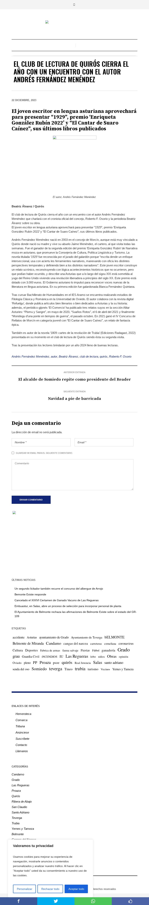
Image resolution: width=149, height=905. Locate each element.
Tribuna (20, 726)
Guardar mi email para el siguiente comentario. (44, 453)
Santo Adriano (20, 812)
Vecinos (105, 669)
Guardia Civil (30, 656)
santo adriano (113, 662)
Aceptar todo (76, 888)
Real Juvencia (83, 663)
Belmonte (18, 834)
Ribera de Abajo (22, 801)
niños (101, 656)
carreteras (96, 643)
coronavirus (126, 643)
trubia (80, 668)
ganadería (108, 650)
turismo (93, 669)
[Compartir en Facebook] (18, 901)
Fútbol (95, 650)
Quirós (16, 796)
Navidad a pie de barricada (74, 398)
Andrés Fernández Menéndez (30, 356)
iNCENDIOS (49, 656)
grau (16, 656)
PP (35, 662)
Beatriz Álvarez (68, 356)
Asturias (32, 637)
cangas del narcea (75, 643)
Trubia (15, 823)
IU (61, 656)
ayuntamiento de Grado (54, 637)
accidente (18, 637)
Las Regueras (77, 656)
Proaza (45, 662)
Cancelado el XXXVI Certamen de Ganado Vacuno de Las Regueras (57, 600)
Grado (124, 649)
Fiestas (85, 650)
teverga (55, 668)
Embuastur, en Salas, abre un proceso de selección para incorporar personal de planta (68, 606)
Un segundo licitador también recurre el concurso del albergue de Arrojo (59, 588)
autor (54, 356)
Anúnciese (22, 732)
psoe (56, 662)
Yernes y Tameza (122, 669)
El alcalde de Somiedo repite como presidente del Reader (74, 379)
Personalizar (24, 888)
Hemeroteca (23, 713)
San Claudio (19, 807)
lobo (93, 656)
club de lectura (89, 356)
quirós (103, 356)
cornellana (110, 643)
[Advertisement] (74, 546)
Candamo (53, 643)
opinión (123, 656)
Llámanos (22, 751)
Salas (97, 662)
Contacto (21, 745)
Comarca (21, 720)
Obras (112, 656)
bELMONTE (115, 637)
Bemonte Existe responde (30, 594)
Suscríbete (22, 738)
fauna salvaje (70, 650)
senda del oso (21, 669)
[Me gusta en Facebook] (130, 901)
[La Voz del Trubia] (74, 22)
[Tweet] (55, 901)
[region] (50, 868)
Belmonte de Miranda (28, 643)
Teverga (17, 817)
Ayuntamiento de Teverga (86, 637)
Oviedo (17, 663)
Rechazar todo (50, 888)
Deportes (31, 650)
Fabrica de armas (50, 650)
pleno (27, 663)
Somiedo (39, 668)
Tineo (68, 669)
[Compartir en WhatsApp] (93, 901)
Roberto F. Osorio (120, 356)
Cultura (18, 650)
